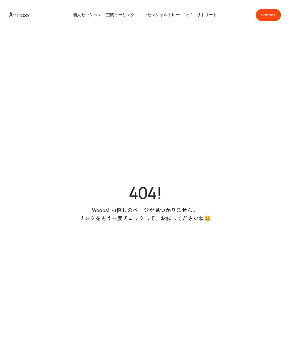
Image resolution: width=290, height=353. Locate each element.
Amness (19, 15)
